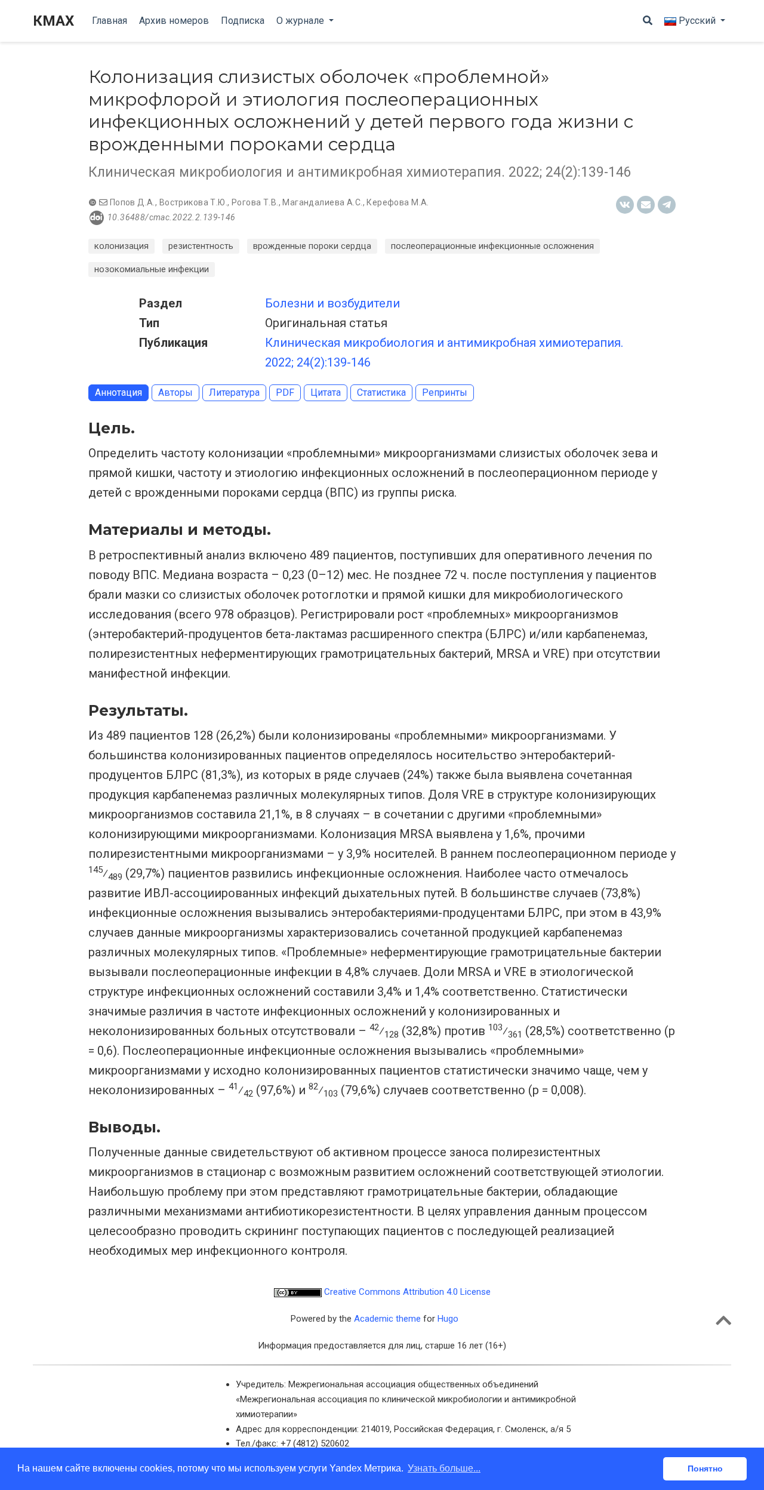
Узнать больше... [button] (444, 1468)
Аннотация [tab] (118, 392)
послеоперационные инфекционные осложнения (492, 246)
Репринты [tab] (444, 392)
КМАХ (53, 21)
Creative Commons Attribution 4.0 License (406, 1291)
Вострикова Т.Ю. (193, 202)
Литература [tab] (234, 392)
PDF (285, 392)
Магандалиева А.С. (322, 202)
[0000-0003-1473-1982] (93, 202)
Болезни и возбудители (332, 303)
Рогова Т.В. (255, 202)
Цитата (325, 392)
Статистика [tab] (381, 392)
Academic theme (387, 1318)
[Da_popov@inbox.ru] (103, 202)
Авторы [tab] (175, 392)
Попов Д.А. (132, 202)
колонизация (121, 246)
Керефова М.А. (397, 202)
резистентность (200, 246)
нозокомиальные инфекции (151, 269)
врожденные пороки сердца (312, 246)
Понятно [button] (705, 1468)
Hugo (448, 1318)
